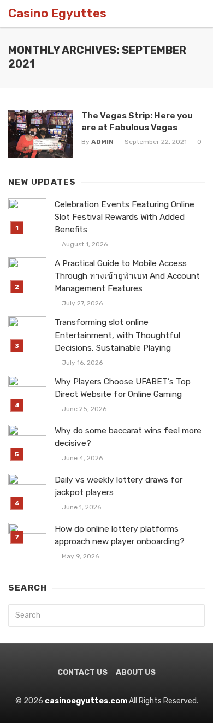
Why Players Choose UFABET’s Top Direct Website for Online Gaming (123, 388)
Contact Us (82, 672)
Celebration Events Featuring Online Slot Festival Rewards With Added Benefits (124, 217)
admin (102, 142)
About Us (136, 672)
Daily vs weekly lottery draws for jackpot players (118, 486)
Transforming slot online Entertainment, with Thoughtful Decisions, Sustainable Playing (117, 334)
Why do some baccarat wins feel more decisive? (128, 437)
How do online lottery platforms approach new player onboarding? (120, 535)
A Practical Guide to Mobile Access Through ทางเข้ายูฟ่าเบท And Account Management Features (127, 275)
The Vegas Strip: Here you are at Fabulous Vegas (137, 121)
